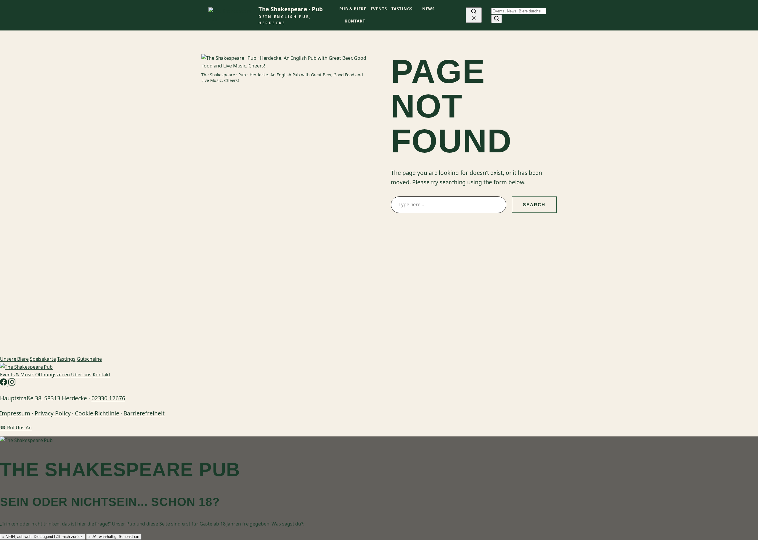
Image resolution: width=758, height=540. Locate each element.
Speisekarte (43, 359)
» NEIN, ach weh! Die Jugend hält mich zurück (42, 536)
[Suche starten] (496, 18)
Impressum (15, 413)
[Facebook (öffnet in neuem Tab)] (4, 384)
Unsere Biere (14, 359)
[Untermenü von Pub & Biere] (368, 9)
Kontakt (101, 374)
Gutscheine (89, 359)
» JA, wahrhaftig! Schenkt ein (114, 536)
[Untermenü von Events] (389, 9)
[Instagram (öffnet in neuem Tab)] (11, 384)
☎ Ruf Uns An (16, 427)
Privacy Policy (53, 413)
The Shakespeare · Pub (290, 9)
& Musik (17, 374)
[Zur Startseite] (26, 367)
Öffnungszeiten (52, 374)
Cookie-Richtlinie (97, 413)
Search (534, 204)
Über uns (81, 374)
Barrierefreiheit (143, 413)
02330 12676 (108, 398)
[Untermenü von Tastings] (414, 9)
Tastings (66, 359)
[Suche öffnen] (474, 15)
